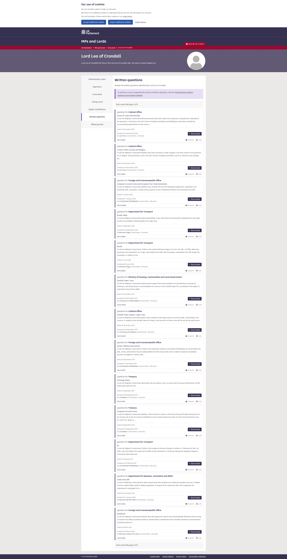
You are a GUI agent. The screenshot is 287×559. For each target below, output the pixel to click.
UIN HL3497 (121, 370)
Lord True (122, 136)
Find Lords (111, 48)
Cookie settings (140, 22)
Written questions (97, 117)
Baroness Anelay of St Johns (129, 534)
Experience (97, 87)
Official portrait (97, 124)
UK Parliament (86, 48)
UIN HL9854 (121, 174)
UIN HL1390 (121, 401)
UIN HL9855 (121, 140)
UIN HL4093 (121, 336)
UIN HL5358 (121, 470)
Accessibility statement (197, 557)
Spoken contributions (97, 109)
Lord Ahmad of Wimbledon (128, 201)
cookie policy (127, 16)
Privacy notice (181, 557)
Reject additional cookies (120, 22)
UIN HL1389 (121, 436)
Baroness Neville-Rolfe (127, 500)
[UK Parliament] (90, 32)
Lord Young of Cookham (127, 332)
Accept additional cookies (93, 22)
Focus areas (97, 94)
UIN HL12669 (121, 205)
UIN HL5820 (121, 538)
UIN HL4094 (121, 305)
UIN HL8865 (121, 271)
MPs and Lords (93, 41)
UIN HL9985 (121, 237)
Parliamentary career (97, 79)
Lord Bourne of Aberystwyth (129, 301)
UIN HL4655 (121, 504)
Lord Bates (123, 397)
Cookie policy (155, 557)
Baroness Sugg (124, 232)
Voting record (97, 102)
